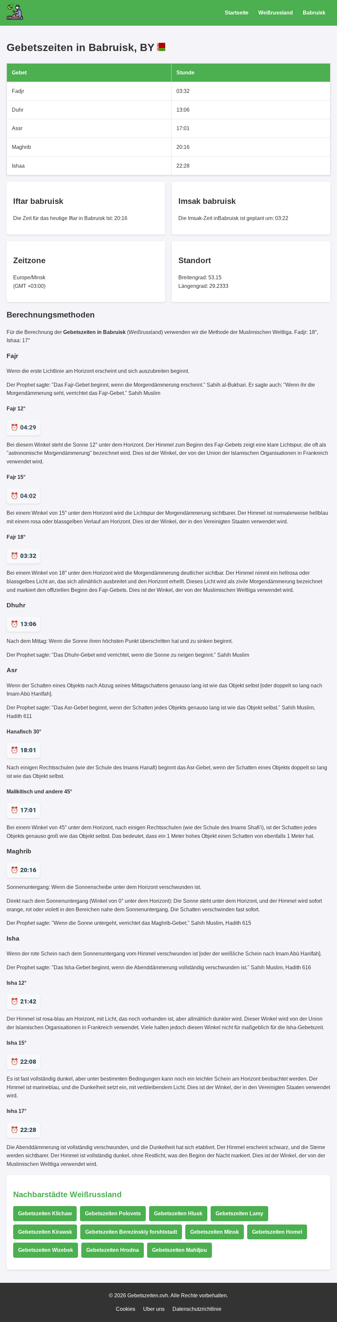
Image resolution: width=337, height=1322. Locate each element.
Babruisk (314, 12)
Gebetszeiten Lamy (239, 1213)
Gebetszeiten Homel (277, 1232)
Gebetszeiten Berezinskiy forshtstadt (131, 1232)
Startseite (236, 12)
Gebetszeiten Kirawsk (45, 1232)
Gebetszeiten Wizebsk (45, 1250)
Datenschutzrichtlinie (196, 1309)
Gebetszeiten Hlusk (178, 1213)
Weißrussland (275, 12)
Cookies (125, 1309)
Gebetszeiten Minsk (214, 1232)
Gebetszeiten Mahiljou (179, 1250)
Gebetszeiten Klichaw (45, 1213)
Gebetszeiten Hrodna (112, 1250)
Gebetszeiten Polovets (113, 1213)
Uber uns (154, 1309)
